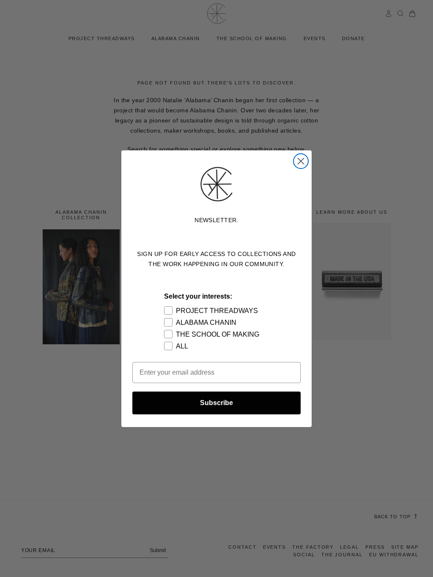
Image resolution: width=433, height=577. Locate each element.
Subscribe (216, 402)
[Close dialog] (300, 161)
